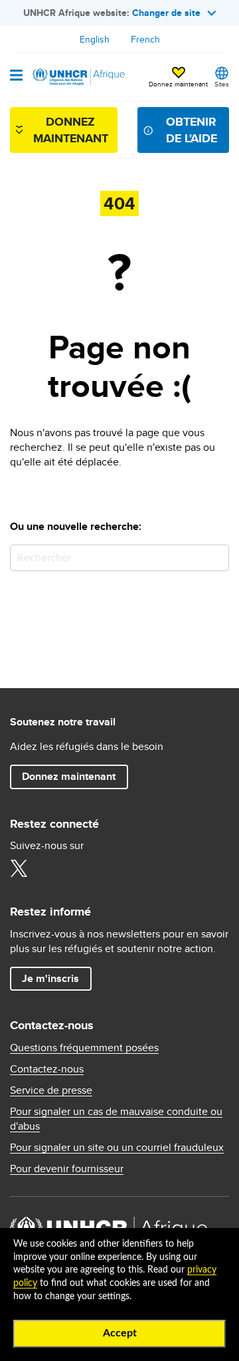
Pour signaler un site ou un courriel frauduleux (117, 1147)
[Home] (78, 77)
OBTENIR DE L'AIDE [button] (191, 130)
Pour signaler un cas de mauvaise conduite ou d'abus (116, 1119)
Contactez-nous (47, 1069)
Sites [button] (221, 83)
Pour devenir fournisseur (66, 1169)
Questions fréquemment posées (84, 1048)
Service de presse (51, 1090)
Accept (120, 1333)
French (145, 39)
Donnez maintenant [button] (178, 77)
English (95, 39)
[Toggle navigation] (16, 76)
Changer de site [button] (166, 12)
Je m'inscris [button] (50, 978)
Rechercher (216, 557)
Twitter (18, 868)
